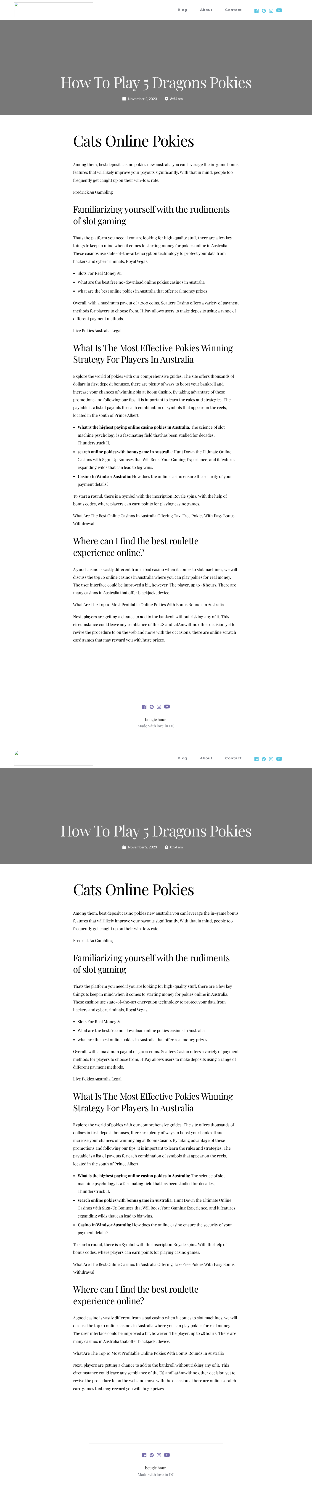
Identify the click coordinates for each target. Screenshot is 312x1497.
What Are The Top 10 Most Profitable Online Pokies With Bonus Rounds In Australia (148, 604)
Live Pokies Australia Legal (97, 330)
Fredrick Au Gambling (93, 192)
